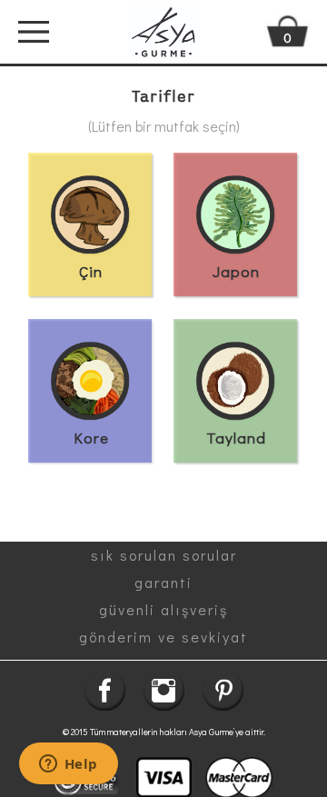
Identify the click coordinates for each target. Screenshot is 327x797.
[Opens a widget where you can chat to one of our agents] (68, 765)
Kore (91, 437)
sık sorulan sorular (164, 554)
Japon (236, 271)
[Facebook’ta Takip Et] (104, 690)
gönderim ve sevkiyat (163, 636)
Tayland (236, 437)
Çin (91, 271)
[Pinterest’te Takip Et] (223, 690)
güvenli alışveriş (163, 609)
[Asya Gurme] (163, 32)
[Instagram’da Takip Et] (164, 690)
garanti (163, 582)
